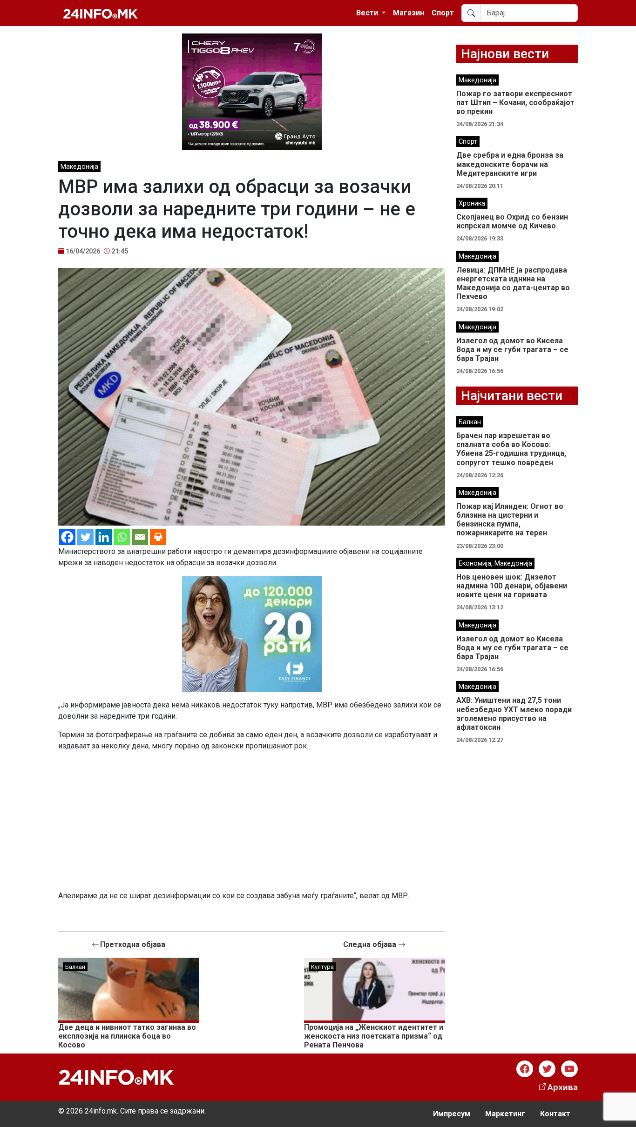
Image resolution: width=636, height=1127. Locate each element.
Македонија (79, 167)
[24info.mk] (100, 13)
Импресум (451, 1113)
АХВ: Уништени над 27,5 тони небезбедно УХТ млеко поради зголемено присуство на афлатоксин (514, 714)
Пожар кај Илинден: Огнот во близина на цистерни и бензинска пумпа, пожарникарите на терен (509, 520)
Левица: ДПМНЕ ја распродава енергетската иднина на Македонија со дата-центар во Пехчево (513, 283)
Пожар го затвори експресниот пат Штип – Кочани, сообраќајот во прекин (515, 102)
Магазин (408, 12)
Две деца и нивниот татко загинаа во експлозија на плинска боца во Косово (127, 1036)
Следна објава (370, 944)
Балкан (75, 966)
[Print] (158, 537)
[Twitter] (85, 537)
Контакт (555, 1113)
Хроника (472, 203)
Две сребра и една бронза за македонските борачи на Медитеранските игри (509, 164)
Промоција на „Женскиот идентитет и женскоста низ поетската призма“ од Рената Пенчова (373, 1036)
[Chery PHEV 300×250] (252, 91)
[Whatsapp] (122, 537)
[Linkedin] (103, 537)
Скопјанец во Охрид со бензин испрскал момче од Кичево (512, 221)
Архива (563, 1087)
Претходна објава (132, 944)
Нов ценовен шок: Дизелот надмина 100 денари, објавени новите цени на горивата (511, 586)
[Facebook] (67, 537)
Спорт (443, 12)
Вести (368, 12)
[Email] (140, 537)
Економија (475, 563)
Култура (322, 966)
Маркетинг (505, 1113)
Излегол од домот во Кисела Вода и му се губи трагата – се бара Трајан (512, 349)
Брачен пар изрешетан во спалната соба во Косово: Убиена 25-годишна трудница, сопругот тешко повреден (511, 449)
